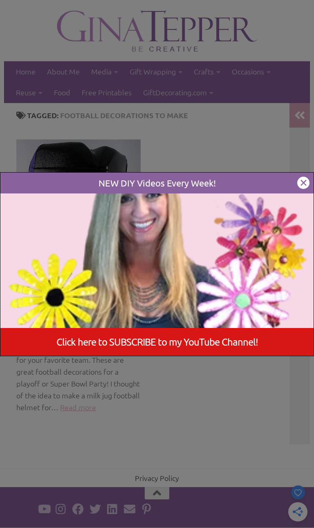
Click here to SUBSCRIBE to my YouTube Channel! (157, 342)
